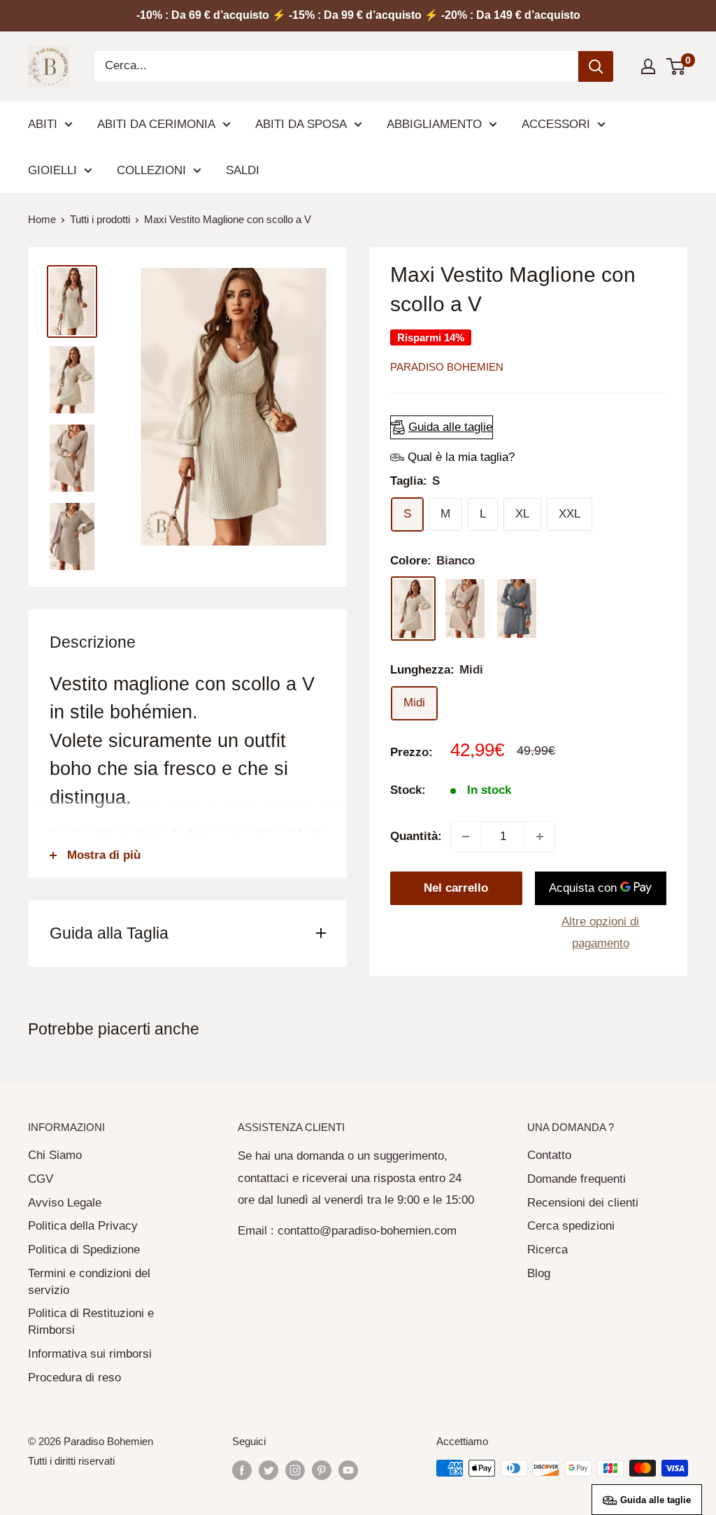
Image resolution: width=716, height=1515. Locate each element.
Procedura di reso (74, 1377)
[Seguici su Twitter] (268, 1470)
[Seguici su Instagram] (295, 1470)
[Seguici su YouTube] (348, 1470)
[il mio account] (648, 66)
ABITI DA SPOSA (301, 124)
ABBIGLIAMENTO (434, 124)
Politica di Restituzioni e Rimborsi (91, 1322)
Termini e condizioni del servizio (89, 1282)
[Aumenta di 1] (539, 836)
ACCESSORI (556, 124)
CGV (40, 1179)
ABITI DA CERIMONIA (156, 124)
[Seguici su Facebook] (242, 1470)
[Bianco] (413, 608)
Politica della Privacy (83, 1225)
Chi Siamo (55, 1155)
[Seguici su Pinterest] (321, 1470)
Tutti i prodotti (100, 219)
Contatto (549, 1155)
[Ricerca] (595, 66)
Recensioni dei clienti (582, 1202)
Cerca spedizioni (571, 1225)
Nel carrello (456, 888)
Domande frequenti (576, 1179)
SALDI (242, 170)
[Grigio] (516, 608)
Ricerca (547, 1249)
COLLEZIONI (151, 170)
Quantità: (416, 836)
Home (42, 219)
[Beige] (465, 608)
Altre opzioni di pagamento (600, 933)
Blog (538, 1273)
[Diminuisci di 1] (465, 836)
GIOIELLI (52, 170)
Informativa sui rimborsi (90, 1353)
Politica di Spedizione (84, 1249)
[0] (676, 66)
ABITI (42, 124)
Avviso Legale (64, 1202)
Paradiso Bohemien (446, 367)
